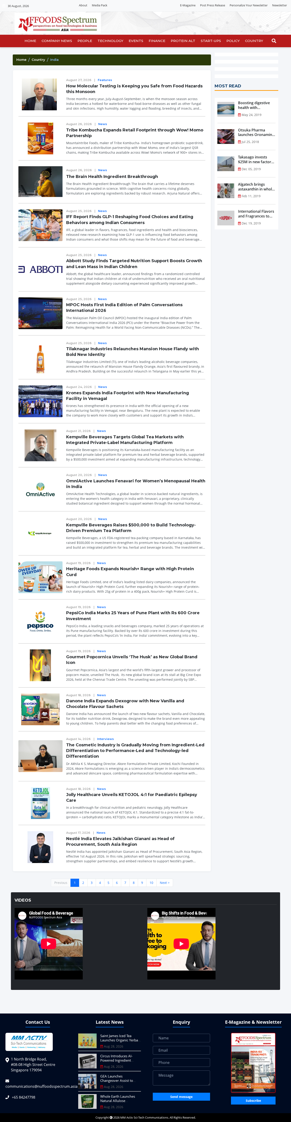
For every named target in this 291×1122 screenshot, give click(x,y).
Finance (157, 41)
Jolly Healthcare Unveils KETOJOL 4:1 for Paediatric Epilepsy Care (131, 797)
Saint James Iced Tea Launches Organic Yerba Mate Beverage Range (119, 1040)
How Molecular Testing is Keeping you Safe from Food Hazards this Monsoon (134, 89)
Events (136, 41)
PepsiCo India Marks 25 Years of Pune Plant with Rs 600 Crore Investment (133, 615)
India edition (143, 5)
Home (30, 41)
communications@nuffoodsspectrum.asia (41, 1086)
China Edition (166, 5)
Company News (57, 41)
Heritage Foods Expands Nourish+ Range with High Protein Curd (130, 571)
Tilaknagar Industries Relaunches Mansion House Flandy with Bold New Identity (132, 351)
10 (151, 882)
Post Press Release (212, 5)
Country (254, 41)
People (85, 41)
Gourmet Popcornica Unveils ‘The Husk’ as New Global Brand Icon (131, 659)
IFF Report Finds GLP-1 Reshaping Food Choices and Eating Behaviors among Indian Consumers (129, 219)
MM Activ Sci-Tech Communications (144, 1117)
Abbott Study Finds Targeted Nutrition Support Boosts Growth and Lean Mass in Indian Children (134, 263)
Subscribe (253, 1100)
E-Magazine (188, 5)
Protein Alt (183, 41)
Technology (110, 41)
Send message (181, 1097)
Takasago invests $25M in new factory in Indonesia (255, 159)
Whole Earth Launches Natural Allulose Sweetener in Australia (117, 1100)
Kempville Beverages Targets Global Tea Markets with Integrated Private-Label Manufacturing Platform (125, 439)
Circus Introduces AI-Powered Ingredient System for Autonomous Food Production (119, 1063)
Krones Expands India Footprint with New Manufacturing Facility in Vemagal (127, 395)
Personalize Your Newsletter (249, 5)
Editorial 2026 (121, 5)
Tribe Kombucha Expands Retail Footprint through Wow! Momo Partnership (134, 133)
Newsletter (279, 5)
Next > (165, 882)
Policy (233, 41)
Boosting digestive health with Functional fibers (254, 105)
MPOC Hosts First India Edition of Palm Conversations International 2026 (124, 307)
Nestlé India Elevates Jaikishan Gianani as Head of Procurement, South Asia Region (120, 841)
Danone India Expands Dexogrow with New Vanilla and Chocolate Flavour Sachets (125, 703)
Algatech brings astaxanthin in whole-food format (256, 187)
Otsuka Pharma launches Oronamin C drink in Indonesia (256, 132)
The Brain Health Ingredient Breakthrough (112, 176)
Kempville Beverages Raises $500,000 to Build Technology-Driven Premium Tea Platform (131, 528)
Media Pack (99, 5)
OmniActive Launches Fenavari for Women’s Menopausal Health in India (135, 483)
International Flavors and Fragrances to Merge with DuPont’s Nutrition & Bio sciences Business (256, 214)
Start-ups (211, 41)
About (83, 5)
